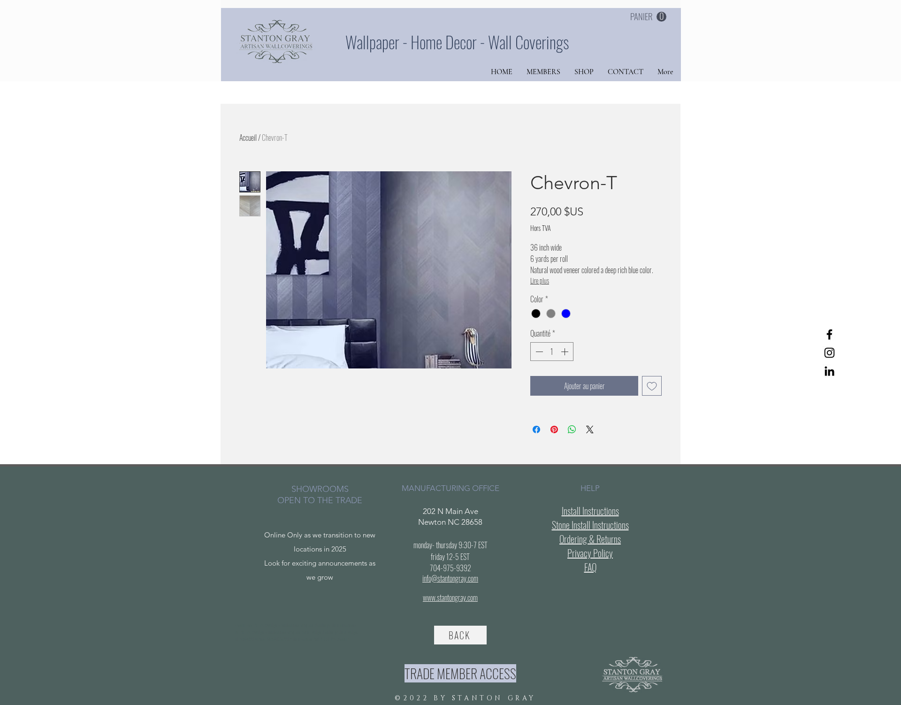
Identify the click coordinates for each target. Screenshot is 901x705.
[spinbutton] (552, 351)
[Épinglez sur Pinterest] (554, 429)
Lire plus (539, 280)
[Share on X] (590, 429)
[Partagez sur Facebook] (536, 429)
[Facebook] (829, 334)
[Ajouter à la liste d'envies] (652, 386)
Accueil (248, 137)
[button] (648, 17)
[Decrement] (538, 351)
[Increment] (565, 351)
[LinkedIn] (829, 371)
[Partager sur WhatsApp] (572, 429)
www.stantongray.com (450, 597)
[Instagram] (829, 353)
